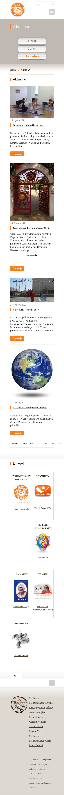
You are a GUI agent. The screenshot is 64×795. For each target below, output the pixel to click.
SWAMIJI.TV (42, 476)
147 (52, 443)
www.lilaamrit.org (21, 606)
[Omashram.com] (21, 650)
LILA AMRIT (20, 574)
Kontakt (35, 759)
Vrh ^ (16, 676)
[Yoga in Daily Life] (21, 503)
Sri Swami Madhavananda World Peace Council (40, 740)
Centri (32, 48)
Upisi (32, 41)
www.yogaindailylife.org (41, 707)
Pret (25, 443)
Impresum (47, 759)
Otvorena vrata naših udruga (28, 125)
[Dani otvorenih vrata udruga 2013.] (32, 220)
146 (45, 443)
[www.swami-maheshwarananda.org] (43, 601)
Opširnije (17, 153)
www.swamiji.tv (37, 712)
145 (38, 443)
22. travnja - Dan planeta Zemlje (30, 407)
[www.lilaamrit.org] (21, 601)
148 (59, 443)
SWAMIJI (43, 574)
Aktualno (32, 56)
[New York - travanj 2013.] (32, 301)
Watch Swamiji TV (42, 508)
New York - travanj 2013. (26, 309)
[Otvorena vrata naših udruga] (32, 117)
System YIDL (36, 731)
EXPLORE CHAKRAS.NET (43, 526)
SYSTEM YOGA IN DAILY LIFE (21, 477)
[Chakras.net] (43, 552)
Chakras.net (42, 558)
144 (32, 443)
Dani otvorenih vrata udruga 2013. (31, 228)
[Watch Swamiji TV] (43, 503)
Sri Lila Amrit (36, 726)
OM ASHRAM (21, 623)
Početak (16, 443)
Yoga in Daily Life (21, 509)
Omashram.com (21, 655)
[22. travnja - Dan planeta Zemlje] (32, 399)
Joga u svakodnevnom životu (17, 11)
